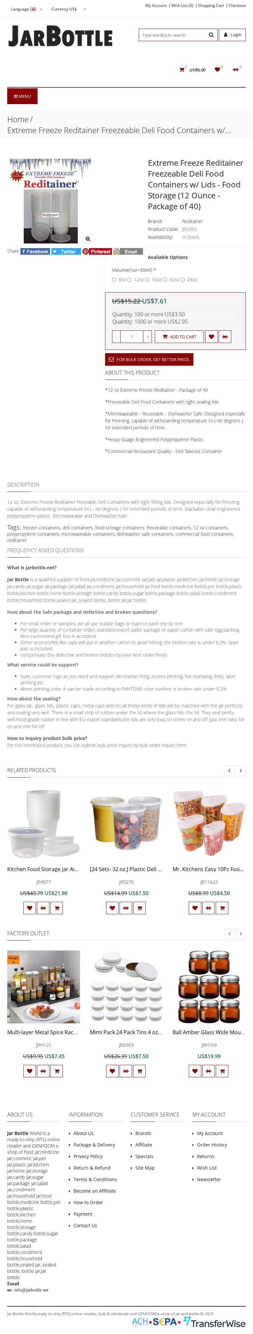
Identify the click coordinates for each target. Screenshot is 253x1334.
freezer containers (41, 528)
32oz (174, 279)
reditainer (17, 540)
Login (235, 35)
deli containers (78, 528)
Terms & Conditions (95, 1179)
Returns (205, 1156)
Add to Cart (182, 337)
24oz (192, 279)
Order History (212, 1145)
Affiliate (143, 1145)
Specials (144, 1156)
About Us (83, 1133)
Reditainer (192, 221)
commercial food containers (204, 534)
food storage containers (119, 528)
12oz (139, 279)
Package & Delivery (94, 1145)
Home (18, 119)
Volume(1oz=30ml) (132, 270)
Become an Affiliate (94, 1191)
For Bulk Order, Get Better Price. (153, 359)
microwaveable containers (88, 534)
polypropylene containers (33, 534)
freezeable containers (169, 528)
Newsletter (209, 1179)
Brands (143, 1133)
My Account (156, 6)
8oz (122, 279)
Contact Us (85, 1225)
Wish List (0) (182, 6)
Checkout (237, 6)
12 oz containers (210, 528)
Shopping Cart (211, 6)
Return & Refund (92, 1168)
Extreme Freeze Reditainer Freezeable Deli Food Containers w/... (119, 130)
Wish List (207, 1168)
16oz (156, 279)
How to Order (88, 1202)
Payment (83, 1214)
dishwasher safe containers (145, 534)
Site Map (145, 1168)
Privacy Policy (88, 1156)
